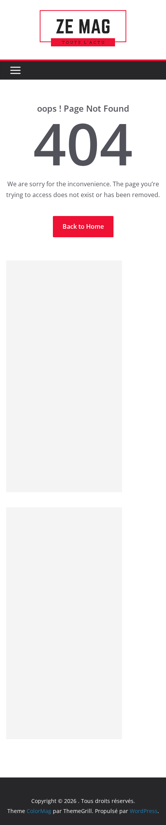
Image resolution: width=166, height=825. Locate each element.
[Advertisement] (64, 376)
